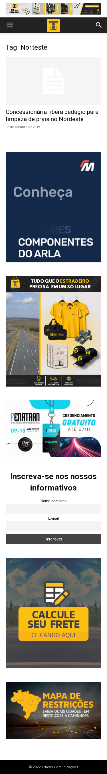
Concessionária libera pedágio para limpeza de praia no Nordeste (52, 115)
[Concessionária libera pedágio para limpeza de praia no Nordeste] (53, 80)
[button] (10, 25)
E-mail (53, 518)
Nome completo (53, 501)
